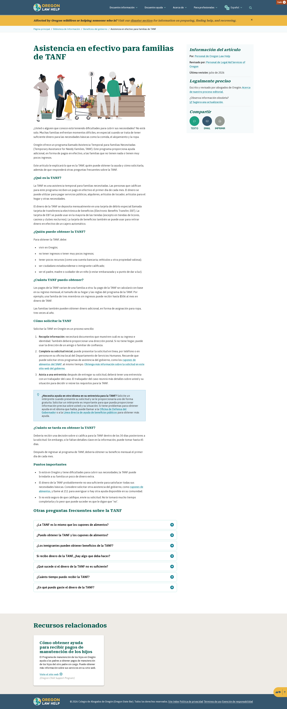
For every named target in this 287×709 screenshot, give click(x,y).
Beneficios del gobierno (95, 29)
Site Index (173, 701)
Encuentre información (122, 7)
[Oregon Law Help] (46, 7)
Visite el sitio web (49, 674)
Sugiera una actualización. (208, 102)
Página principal (41, 29)
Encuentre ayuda (154, 7)
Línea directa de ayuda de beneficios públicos (90, 412)
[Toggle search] (251, 7)
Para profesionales (204, 7)
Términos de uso (213, 701)
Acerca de (178, 7)
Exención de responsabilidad (237, 701)
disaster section (141, 20)
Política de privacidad (191, 701)
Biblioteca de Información (66, 29)
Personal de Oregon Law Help (212, 56)
